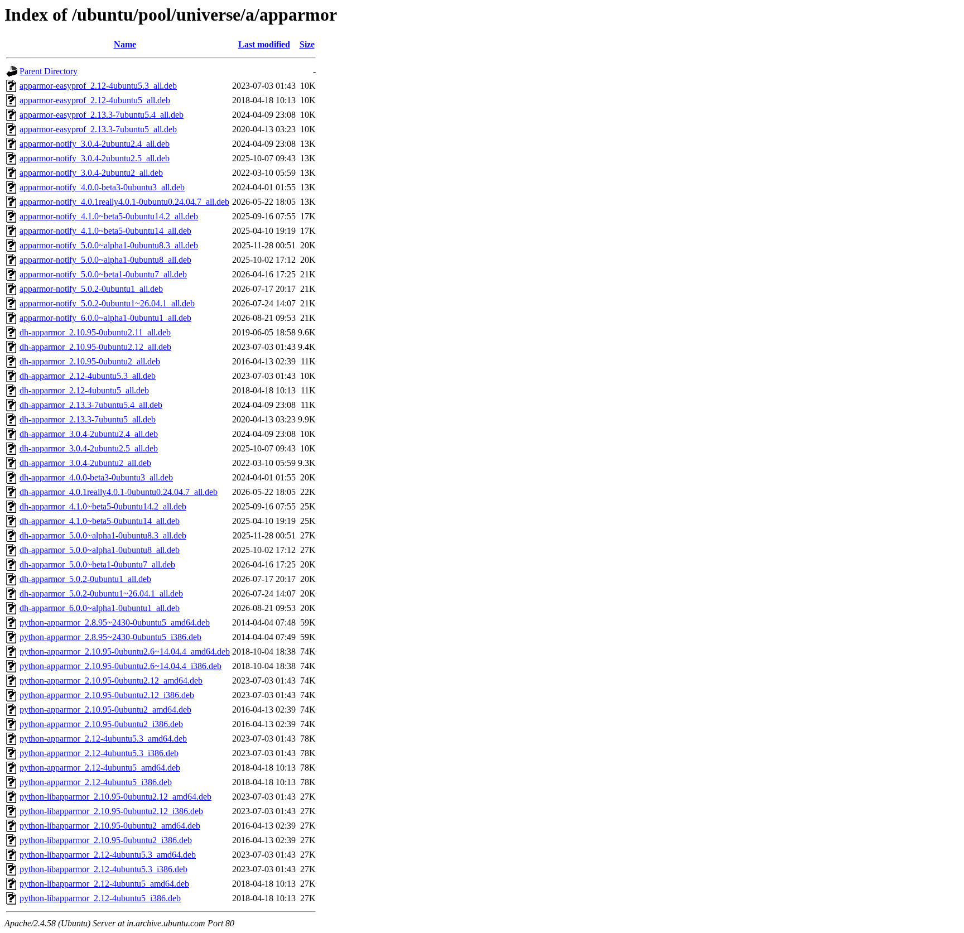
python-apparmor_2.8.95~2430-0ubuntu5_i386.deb (110, 637)
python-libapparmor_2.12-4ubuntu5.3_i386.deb (103, 869)
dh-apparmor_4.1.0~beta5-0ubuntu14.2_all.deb (103, 506)
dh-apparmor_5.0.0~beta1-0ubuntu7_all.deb (97, 564)
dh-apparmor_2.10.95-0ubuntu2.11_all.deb (95, 332)
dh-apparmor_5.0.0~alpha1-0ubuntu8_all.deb (100, 550)
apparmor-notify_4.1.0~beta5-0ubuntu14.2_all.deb (109, 216)
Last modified (264, 44)
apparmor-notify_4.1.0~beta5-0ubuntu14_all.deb (105, 230)
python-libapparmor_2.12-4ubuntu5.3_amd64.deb (108, 854)
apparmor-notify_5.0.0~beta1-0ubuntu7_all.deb (103, 274)
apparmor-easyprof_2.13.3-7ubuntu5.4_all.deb (102, 114)
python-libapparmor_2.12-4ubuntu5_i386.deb (100, 898)
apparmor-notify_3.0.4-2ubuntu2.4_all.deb (95, 143)
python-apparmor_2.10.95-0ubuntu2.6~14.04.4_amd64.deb (125, 651)
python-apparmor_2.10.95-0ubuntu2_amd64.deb (105, 709)
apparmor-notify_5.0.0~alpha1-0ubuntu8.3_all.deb (109, 245)
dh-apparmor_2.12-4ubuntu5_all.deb (84, 390)
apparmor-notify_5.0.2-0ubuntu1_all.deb (91, 289)
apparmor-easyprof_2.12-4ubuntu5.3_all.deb (98, 85)
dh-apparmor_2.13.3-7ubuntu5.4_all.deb (91, 405)
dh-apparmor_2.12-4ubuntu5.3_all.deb (88, 376)
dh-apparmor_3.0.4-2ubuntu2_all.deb (85, 463)
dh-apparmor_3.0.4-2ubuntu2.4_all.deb (89, 434)
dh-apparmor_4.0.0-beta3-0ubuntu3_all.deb (96, 477)
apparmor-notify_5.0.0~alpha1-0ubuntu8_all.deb (105, 259)
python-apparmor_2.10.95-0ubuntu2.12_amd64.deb (111, 680)
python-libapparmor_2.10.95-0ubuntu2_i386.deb (106, 840)
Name (125, 44)
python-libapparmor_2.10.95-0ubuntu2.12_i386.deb (111, 811)
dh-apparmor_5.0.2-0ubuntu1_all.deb (85, 579)
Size (307, 44)
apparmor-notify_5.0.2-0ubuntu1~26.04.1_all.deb (107, 303)
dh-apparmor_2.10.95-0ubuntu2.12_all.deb (95, 347)
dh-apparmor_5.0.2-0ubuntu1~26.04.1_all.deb (101, 593)
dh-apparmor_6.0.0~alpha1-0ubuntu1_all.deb (100, 608)
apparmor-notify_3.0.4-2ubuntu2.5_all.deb (95, 158)
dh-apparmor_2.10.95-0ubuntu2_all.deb (90, 361)
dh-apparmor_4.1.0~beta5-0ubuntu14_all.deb (100, 521)
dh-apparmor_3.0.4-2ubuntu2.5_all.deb (89, 448)
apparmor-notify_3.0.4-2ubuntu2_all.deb (91, 172)
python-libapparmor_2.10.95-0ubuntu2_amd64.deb (110, 825)
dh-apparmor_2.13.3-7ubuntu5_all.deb (88, 419)
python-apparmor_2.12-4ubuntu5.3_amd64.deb (103, 738)
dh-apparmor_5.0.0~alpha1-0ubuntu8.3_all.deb (103, 535)
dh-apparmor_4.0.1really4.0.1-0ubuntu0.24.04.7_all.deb (119, 492)
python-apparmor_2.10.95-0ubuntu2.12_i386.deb (107, 695)
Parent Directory (49, 71)
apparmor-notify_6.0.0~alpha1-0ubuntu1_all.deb (105, 318)
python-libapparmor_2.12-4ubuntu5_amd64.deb (104, 883)
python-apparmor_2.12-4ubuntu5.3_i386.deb (99, 753)
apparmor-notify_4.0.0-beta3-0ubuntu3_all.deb (102, 187)
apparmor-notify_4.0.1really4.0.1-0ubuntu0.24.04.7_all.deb (124, 201)
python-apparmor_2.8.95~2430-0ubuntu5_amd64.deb (115, 622)
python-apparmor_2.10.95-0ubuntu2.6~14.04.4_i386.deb (120, 666)
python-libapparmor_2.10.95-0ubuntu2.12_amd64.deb (115, 796)
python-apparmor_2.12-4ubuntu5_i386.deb (96, 782)
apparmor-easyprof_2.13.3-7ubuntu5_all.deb (98, 129)
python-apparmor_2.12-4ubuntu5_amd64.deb (100, 767)
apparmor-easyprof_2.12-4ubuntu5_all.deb (95, 100)
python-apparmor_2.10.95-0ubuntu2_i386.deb (101, 724)
